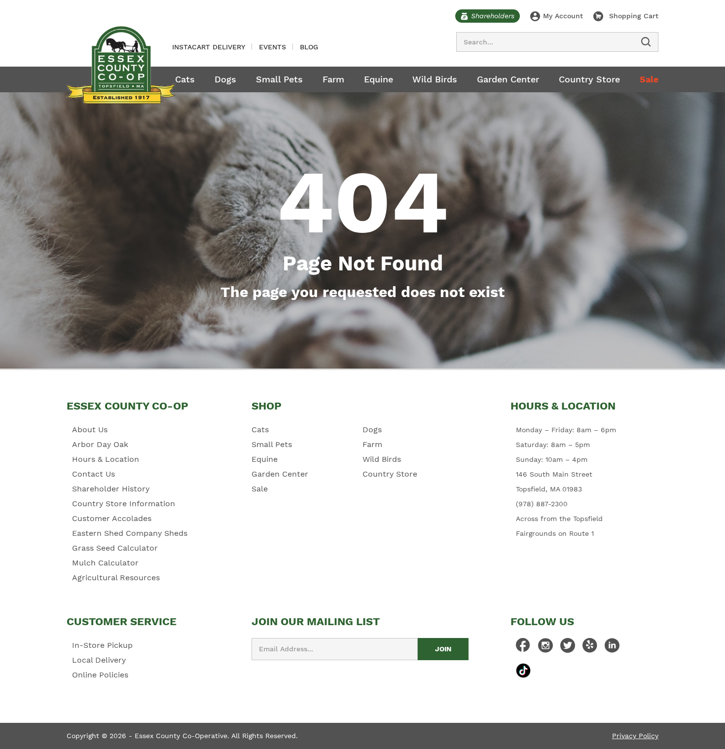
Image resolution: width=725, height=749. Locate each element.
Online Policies (100, 674)
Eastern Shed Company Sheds (129, 533)
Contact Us (93, 474)
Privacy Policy (635, 736)
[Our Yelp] (589, 648)
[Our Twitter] (567, 648)
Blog (309, 47)
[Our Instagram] (545, 648)
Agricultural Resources (116, 577)
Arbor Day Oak (100, 444)
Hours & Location (105, 459)
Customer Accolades (111, 518)
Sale (649, 79)
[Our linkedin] (612, 648)
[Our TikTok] (523, 670)
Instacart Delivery (208, 47)
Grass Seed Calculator (115, 548)
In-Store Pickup (102, 645)
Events (272, 47)
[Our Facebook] (523, 648)
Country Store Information (123, 503)
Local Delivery (99, 660)
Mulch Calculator (105, 562)
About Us (90, 429)
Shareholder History (110, 488)
